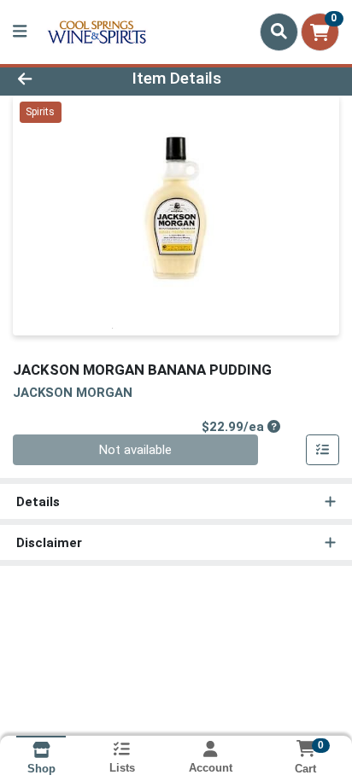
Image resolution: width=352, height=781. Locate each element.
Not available (135, 450)
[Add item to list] (323, 449)
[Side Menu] (19, 32)
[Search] (279, 32)
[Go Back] (54, 79)
